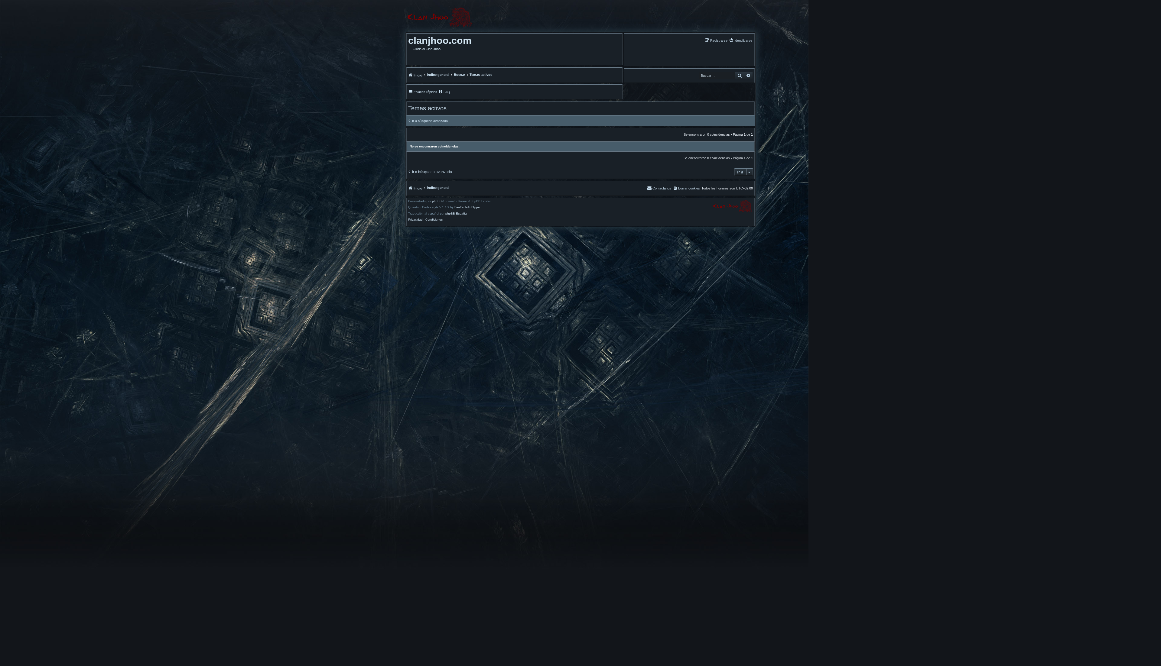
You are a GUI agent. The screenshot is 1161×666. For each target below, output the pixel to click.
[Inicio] (439, 17)
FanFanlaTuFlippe (467, 207)
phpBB (437, 201)
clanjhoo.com (439, 40)
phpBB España (456, 213)
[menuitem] (740, 40)
